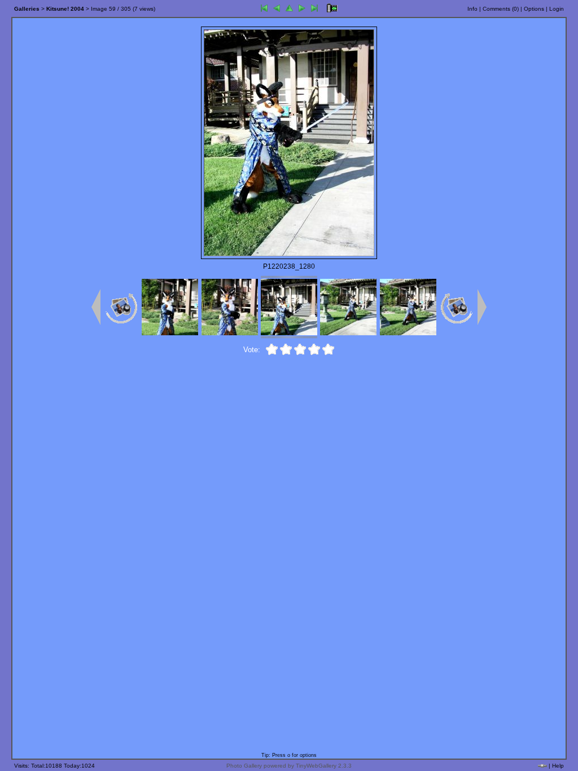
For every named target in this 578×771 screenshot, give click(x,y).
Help (558, 766)
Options (534, 9)
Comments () (501, 9)
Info (472, 9)
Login (556, 9)
